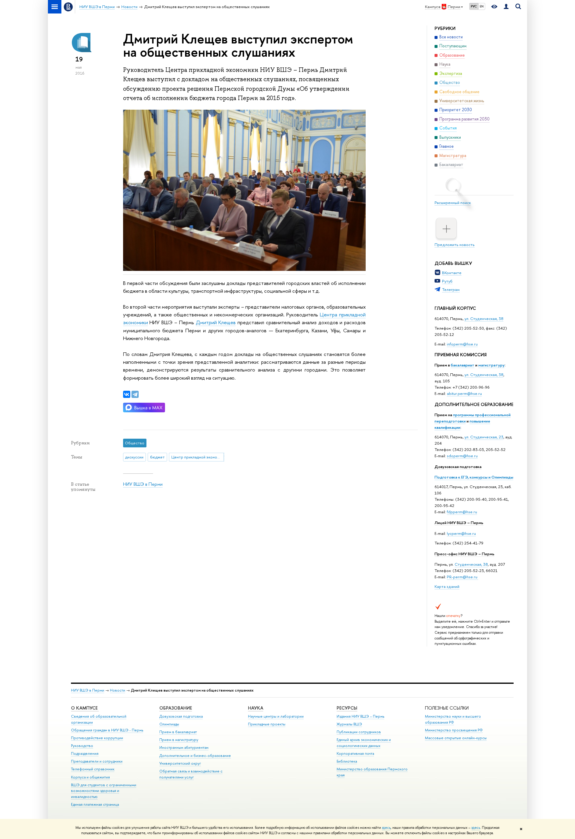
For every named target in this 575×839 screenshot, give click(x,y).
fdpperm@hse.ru (462, 511)
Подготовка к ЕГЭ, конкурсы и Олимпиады (474, 477)
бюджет (157, 457)
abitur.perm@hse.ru (464, 393)
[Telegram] (135, 394)
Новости (117, 690)
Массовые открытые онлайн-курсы (456, 737)
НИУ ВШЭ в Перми (143, 484)
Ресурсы (347, 708)
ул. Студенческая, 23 (483, 437)
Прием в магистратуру (178, 739)
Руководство (82, 745)
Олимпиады (169, 724)
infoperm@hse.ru (462, 344)
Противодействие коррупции (97, 737)
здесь (386, 827)
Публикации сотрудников (359, 731)
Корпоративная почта (355, 753)
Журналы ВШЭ (349, 724)
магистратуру (491, 365)
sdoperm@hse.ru (462, 455)
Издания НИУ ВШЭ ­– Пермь (360, 716)
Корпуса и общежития (90, 777)
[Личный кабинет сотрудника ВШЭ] (506, 6)
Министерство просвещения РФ (454, 730)
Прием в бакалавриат (178, 731)
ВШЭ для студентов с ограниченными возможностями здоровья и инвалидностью (103, 790)
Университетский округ (180, 763)
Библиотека (347, 761)
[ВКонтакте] (126, 394)
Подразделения (85, 753)
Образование (175, 708)
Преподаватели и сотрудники (96, 761)
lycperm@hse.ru (461, 533)
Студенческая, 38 (471, 564)
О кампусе (85, 708)
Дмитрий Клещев (216, 322)
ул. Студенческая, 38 (483, 318)
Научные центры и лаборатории (276, 716)
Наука (255, 708)
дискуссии (134, 457)
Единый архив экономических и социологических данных (364, 742)
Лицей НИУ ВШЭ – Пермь (459, 522)
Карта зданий (447, 586)
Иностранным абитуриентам (183, 747)
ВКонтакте (451, 272)
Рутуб (447, 281)
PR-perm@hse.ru (462, 577)
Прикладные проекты (266, 724)
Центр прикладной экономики (197, 457)
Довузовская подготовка (458, 466)
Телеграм (451, 289)
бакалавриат (462, 365)
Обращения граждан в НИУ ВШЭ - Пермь (107, 730)
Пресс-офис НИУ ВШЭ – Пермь (464, 553)
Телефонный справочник (92, 769)
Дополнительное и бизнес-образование (195, 755)
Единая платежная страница (95, 804)
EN (482, 6)
